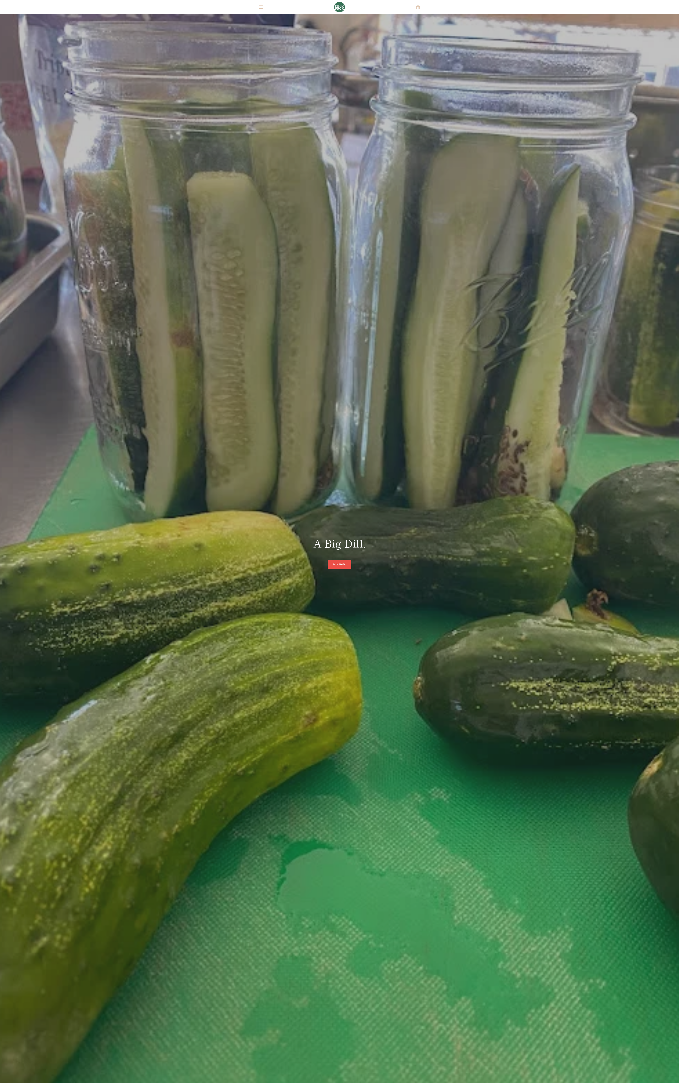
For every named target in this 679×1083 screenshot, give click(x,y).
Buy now (339, 564)
